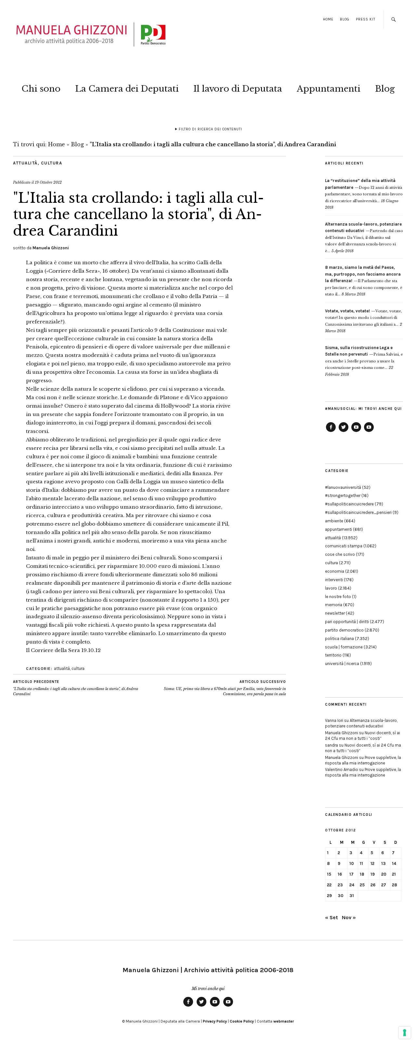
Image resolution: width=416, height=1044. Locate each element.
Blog (344, 19)
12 (372, 863)
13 (383, 863)
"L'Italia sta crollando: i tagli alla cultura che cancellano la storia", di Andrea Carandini (75, 688)
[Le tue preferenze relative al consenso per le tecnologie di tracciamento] (404, 1032)
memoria (333, 604)
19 (372, 874)
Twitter (343, 431)
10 (351, 863)
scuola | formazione (344, 647)
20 (383, 874)
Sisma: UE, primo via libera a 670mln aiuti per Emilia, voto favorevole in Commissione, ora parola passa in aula (225, 688)
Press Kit (365, 19)
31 (351, 895)
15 (329, 874)
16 (340, 874)
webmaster (283, 1021)
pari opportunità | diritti (347, 621)
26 (372, 884)
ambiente (334, 520)
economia (334, 571)
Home (328, 19)
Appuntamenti (328, 89)
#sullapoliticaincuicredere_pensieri (358, 512)
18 (362, 874)
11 (361, 863)
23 (340, 884)
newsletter (335, 613)
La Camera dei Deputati (127, 89)
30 (341, 895)
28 (394, 884)
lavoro (331, 588)
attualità (25, 163)
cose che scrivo (340, 554)
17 (351, 874)
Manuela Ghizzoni (50, 247)
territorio (333, 655)
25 (362, 884)
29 (329, 895)
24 (351, 884)
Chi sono (40, 89)
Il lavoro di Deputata (237, 89)
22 (329, 884)
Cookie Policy (242, 1021)
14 (394, 863)
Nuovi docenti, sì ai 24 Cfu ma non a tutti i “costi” (362, 735)
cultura (51, 163)
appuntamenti (338, 529)
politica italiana (339, 638)
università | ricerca (342, 663)
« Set (331, 917)
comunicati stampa (343, 545)
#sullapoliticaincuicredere (349, 504)
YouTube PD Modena (369, 431)
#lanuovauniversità (343, 487)
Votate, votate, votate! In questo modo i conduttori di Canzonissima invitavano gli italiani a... (363, 318)
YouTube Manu (356, 431)
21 (394, 874)
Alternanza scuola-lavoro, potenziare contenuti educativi (361, 723)
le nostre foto (338, 596)
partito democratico (344, 630)
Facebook (331, 431)
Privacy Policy (215, 1021)
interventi (334, 579)
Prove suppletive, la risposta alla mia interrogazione (363, 760)
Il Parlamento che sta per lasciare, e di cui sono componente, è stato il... (363, 280)
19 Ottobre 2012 (48, 182)
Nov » (349, 917)
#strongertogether (342, 495)
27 (383, 884)
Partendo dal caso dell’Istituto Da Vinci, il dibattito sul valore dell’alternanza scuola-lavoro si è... (364, 237)
